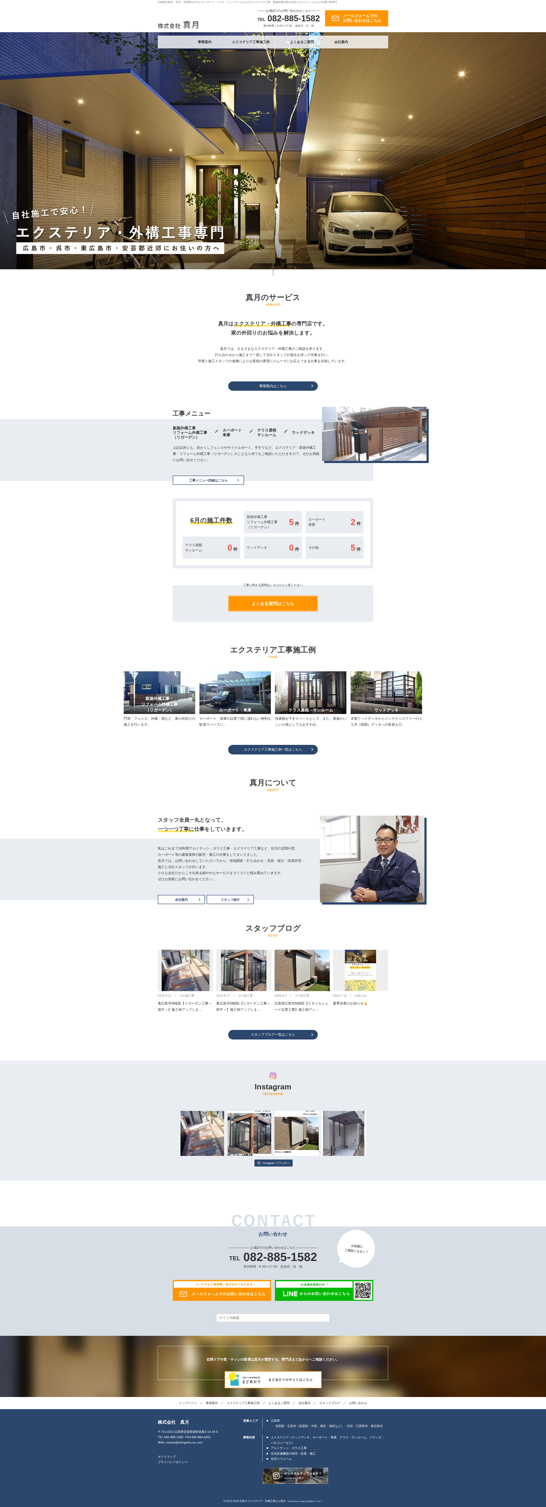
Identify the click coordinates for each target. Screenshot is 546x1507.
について (273, 782)
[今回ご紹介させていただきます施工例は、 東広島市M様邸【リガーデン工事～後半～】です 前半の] (202, 1133)
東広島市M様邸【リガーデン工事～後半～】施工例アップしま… (185, 1006)
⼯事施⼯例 (243, 1403)
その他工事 (186, 995)
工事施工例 (273, 649)
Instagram (273, 1086)
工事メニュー (192, 413)
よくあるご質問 (302, 42)
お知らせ (360, 995)
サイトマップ (167, 1456)
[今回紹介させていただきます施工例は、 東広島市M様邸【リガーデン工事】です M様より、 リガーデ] (249, 1133)
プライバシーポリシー (173, 1462)
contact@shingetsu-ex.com (184, 1442)
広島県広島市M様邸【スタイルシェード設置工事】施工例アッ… (301, 1006)
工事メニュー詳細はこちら (208, 480)
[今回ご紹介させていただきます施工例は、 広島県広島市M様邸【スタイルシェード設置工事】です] (296, 1133)
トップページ (188, 1403)
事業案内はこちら (273, 386)
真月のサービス (273, 297)
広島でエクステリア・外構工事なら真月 (263, 1501)
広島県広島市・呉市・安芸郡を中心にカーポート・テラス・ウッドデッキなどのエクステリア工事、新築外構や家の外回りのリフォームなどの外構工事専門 (247, 2)
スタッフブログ (273, 928)
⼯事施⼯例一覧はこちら (273, 749)
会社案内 (341, 42)
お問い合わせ (358, 1403)
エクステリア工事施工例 (251, 42)
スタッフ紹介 (230, 899)
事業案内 (205, 42)
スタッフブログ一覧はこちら (273, 1034)
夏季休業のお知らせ (348, 1003)
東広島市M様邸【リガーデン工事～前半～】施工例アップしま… (243, 1006)
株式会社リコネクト (314, 1501)
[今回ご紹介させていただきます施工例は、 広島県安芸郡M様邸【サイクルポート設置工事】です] (343, 1133)
